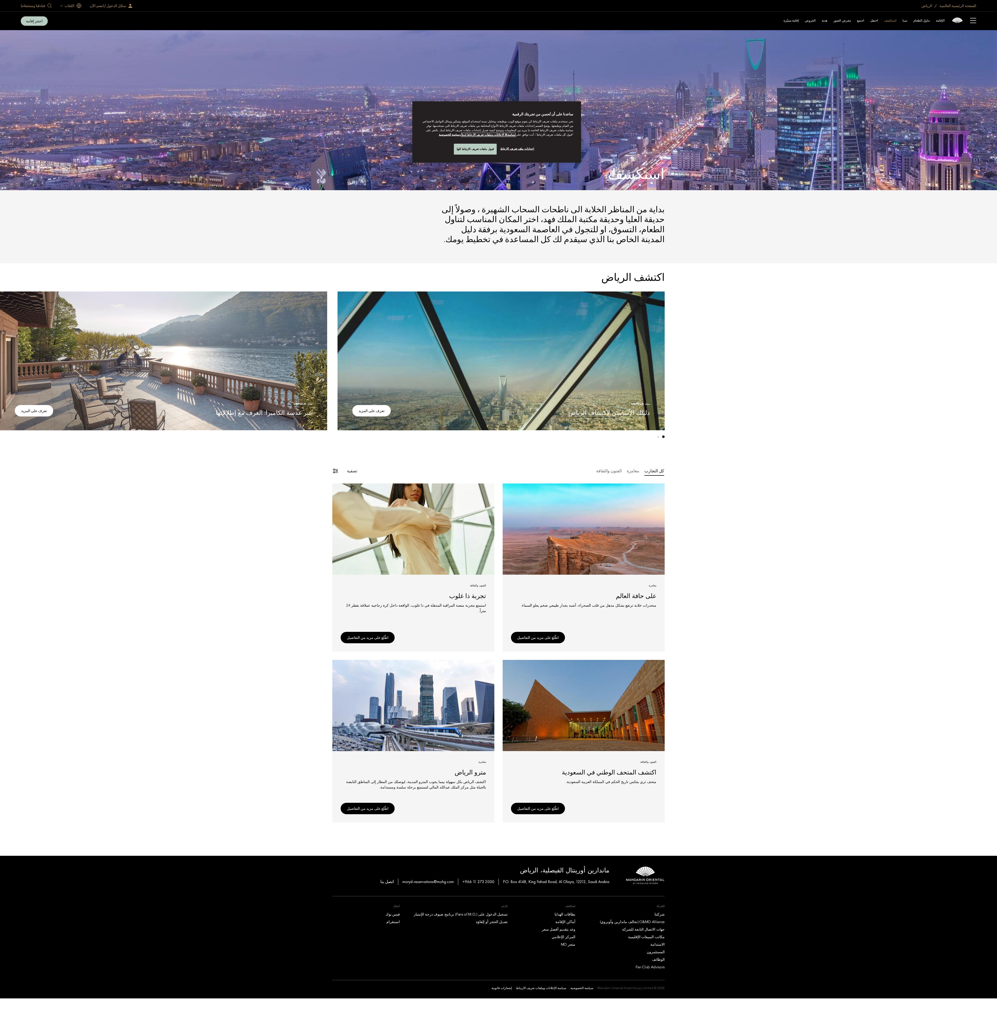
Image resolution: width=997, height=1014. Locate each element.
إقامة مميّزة (791, 20)
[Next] (347, 360)
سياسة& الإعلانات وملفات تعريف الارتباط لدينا (488, 134)
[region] (496, 132)
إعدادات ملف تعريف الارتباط (517, 148)
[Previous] (654, 360)
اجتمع (860, 20)
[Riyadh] (957, 21)
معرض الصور (842, 20)
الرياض (927, 5)
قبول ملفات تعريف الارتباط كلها (475, 149)
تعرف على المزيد (372, 410)
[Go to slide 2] (658, 436)
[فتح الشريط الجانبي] (973, 21)
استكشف (890, 20)
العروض (810, 20)
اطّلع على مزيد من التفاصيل (538, 637)
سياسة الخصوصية (449, 134)
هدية (824, 20)
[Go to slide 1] (663, 436)
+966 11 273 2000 (478, 881)
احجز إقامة (34, 21)
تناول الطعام (921, 20)
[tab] (654, 471)
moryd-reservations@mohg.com (428, 881)
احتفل (874, 20)
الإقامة (940, 20)
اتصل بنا (387, 881)
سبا (904, 20)
